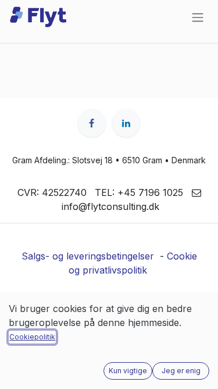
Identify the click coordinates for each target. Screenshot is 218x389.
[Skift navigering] (197, 17)
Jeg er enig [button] (181, 370)
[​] (92, 123)
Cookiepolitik (32, 336)
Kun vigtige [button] (128, 370)
